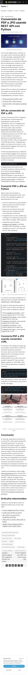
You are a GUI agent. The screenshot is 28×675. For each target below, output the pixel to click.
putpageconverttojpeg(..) (10, 224)
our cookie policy (17, 663)
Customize (8, 670)
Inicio (2, 16)
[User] (23, 2)
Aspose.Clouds (9, 16)
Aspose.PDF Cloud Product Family (10, 532)
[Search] (26, 2)
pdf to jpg (4, 541)
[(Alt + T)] (7, 6)
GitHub (13, 154)
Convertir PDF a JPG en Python (12, 101)
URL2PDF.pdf (5, 302)
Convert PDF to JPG (6, 538)
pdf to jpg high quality (7, 544)
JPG (22, 59)
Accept (14, 666)
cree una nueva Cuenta (8, 179)
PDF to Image (17, 538)
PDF (22, 55)
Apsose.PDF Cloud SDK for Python (11, 129)
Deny (19, 670)
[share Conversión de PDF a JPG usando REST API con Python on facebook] (16, 565)
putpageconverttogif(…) (9, 329)
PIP (9, 154)
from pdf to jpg (20, 547)
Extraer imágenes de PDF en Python (13, 510)
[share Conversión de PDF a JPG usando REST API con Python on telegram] (22, 565)
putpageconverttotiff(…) (13, 313)
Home (3, 6)
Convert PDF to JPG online (8, 547)
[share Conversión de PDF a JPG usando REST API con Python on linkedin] (10, 565)
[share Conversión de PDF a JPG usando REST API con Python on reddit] (13, 565)
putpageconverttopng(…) (10, 317)
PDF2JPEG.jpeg (15, 302)
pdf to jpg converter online (8, 535)
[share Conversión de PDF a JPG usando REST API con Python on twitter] (7, 565)
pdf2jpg (11, 541)
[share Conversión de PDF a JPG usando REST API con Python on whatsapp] (19, 565)
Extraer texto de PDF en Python (12, 512)
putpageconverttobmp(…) (10, 325)
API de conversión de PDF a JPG (12, 99)
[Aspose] (10, 2)
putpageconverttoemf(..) (9, 321)
